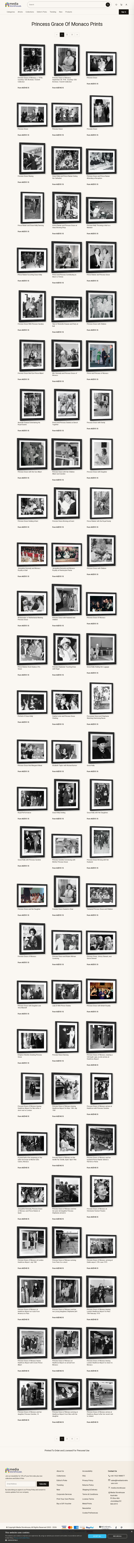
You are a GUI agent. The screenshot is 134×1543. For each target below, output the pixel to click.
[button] (45, 1540)
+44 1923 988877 (117, 1476)
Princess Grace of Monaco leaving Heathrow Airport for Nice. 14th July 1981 (64, 1108)
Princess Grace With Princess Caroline (31, 324)
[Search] (108, 5)
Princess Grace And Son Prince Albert (31, 373)
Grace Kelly (91, 765)
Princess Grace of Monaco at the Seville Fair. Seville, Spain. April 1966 (64, 1158)
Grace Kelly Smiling (58, 813)
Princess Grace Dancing (60, 1055)
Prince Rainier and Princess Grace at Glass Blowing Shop (64, 226)
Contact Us (112, 1471)
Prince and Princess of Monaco (97, 373)
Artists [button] (20, 12)
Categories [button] (11, 12)
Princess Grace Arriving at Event (63, 521)
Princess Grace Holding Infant (28, 521)
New (60, 12)
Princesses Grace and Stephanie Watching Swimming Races (98, 717)
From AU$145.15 (23, 88)
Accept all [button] (97, 1536)
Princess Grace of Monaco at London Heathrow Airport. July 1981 (30, 1261)
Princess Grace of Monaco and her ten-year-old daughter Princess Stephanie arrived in (64, 1211)
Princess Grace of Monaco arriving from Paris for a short (64, 1261)
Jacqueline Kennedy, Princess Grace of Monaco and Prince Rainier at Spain (30, 1211)
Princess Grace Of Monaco (96, 618)
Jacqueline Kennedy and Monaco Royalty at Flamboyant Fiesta (63, 569)
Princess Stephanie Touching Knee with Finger (64, 668)
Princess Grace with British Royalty (98, 1006)
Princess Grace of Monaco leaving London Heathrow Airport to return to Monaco (100, 1363)
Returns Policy (88, 1485)
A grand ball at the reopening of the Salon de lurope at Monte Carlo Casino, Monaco (30, 1160)
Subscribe (42, 1484)
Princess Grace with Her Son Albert (30, 472)
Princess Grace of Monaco (27, 956)
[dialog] (67, 1536)
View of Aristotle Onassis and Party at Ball (65, 325)
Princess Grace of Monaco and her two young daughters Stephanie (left (64, 1310)
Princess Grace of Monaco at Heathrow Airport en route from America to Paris (29, 1312)
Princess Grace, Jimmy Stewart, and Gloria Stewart (99, 957)
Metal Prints (87, 1504)
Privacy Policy (87, 1480)
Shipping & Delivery (89, 1490)
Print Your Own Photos (65, 1499)
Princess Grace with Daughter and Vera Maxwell (29, 1007)
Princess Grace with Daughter (97, 472)
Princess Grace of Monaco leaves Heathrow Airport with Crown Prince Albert (30, 1363)
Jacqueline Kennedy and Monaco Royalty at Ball (29, 569)
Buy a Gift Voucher (64, 1504)
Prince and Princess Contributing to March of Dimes (64, 276)
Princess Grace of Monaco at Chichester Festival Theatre (97, 1210)
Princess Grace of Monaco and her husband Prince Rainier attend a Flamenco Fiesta (99, 1160)
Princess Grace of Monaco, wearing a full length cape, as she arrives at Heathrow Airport (100, 1057)
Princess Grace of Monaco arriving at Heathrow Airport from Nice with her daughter (65, 1414)
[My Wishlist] (116, 4)
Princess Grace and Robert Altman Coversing (64, 957)
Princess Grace (92, 78)
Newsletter (86, 1508)
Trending (53, 12)
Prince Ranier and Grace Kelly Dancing (31, 225)
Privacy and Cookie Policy (22, 1538)
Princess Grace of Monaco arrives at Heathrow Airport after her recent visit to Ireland (100, 1414)
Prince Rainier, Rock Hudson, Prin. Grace (29, 668)
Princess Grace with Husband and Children (63, 619)
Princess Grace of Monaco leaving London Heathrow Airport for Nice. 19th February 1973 (99, 1312)
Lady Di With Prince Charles (61, 1006)
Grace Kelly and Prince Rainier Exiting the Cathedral (64, 177)
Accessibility (87, 1471)
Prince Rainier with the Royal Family (99, 521)
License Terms (88, 1499)
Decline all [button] (117, 1536)
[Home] (14, 4)
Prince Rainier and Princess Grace (98, 275)
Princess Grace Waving (25, 176)
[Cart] (121, 4)
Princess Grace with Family (96, 423)
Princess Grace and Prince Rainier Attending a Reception (98, 177)
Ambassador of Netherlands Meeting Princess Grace (30, 619)
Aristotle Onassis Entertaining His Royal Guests (29, 424)
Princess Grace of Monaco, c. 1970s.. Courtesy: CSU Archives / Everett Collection (30, 80)
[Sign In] (126, 4)
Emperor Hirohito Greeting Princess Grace (30, 1056)
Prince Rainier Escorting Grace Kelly (30, 275)
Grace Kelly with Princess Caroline (29, 860)
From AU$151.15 (92, 84)
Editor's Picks (42, 12)
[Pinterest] (121, 1529)
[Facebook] (116, 1529)
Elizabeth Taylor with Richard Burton (64, 765)
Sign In (123, 12)
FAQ (84, 1476)
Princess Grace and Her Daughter (29, 909)
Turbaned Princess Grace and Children (100, 909)
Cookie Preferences (90, 1513)
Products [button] (68, 12)
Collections (30, 12)
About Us (60, 1471)
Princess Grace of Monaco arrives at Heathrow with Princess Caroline (99, 1107)
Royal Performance (24, 813)
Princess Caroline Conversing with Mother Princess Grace (63, 861)
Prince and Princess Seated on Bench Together (65, 424)
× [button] (131, 1531)
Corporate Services (64, 1494)
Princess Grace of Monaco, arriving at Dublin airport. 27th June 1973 (100, 1261)
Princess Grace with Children (96, 324)
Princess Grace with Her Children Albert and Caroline (63, 473)
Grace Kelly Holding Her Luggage (98, 667)
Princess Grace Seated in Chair (62, 909)
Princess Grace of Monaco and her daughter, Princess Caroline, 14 (30, 1413)
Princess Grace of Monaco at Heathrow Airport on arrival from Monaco (63, 1363)
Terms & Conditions (90, 1494)
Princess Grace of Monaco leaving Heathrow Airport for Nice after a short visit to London (29, 1108)
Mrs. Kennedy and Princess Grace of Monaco (64, 374)
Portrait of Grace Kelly (25, 716)
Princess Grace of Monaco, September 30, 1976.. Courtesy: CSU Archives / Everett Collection (64, 80)
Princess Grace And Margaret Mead (30, 765)
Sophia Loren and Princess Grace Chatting (63, 717)
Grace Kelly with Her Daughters (97, 813)
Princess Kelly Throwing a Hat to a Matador (98, 226)
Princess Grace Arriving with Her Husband (98, 861)
